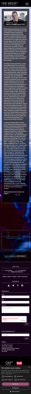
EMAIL (3, 299)
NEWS (14, 276)
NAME (3, 294)
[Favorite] (27, 235)
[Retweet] (24, 235)
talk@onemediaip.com (17, 271)
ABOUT (9, 276)
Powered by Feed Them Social (15, 238)
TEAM (19, 276)
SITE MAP (24, 276)
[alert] (15, 379)
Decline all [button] (15, 388)
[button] (15, 391)
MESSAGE (4, 305)
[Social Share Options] (8, 235)
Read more (15, 373)
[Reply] (19, 235)
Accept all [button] (15, 384)
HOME (4, 276)
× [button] (29, 367)
